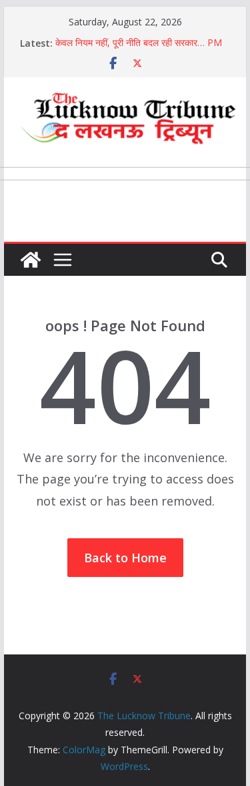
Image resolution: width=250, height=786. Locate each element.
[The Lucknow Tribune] (31, 260)
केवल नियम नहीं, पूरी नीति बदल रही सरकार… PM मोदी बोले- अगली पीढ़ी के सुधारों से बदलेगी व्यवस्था (138, 50)
